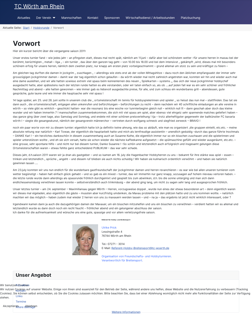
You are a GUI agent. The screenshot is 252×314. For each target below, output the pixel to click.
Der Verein (43, 17)
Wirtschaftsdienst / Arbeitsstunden (150, 17)
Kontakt (92, 17)
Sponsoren (112, 17)
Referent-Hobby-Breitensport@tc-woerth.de (140, 248)
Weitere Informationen (126, 312)
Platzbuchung (190, 17)
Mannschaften (71, 17)
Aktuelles (23, 17)
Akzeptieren (11, 306)
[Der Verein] (53, 18)
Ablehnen (31, 306)
